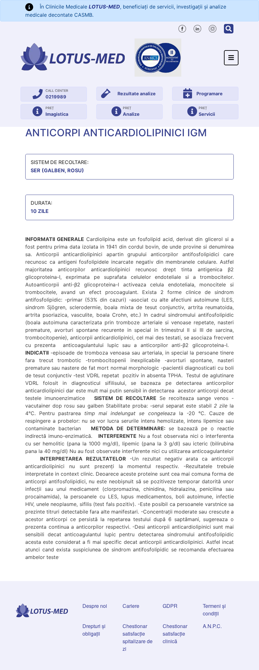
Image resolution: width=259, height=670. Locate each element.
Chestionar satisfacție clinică (175, 633)
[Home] (73, 56)
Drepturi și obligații (93, 629)
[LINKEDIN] (197, 28)
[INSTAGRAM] (212, 28)
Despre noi (94, 605)
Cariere (131, 605)
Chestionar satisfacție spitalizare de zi (138, 637)
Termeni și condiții (214, 609)
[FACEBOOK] (182, 28)
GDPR (170, 605)
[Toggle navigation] (231, 57)
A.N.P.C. (212, 626)
